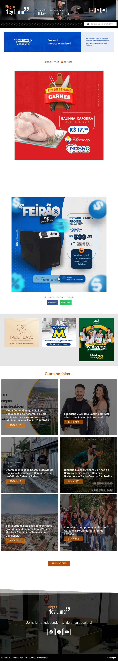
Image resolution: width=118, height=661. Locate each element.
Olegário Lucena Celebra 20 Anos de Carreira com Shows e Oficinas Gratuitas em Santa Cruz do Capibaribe (88, 473)
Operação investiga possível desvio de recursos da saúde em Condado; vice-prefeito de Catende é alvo (29, 473)
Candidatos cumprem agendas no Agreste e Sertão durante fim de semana (85, 531)
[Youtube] (103, 10)
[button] (52, 302)
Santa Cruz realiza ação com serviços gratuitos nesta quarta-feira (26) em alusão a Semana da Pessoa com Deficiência (29, 530)
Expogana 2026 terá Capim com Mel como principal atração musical (86, 415)
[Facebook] (98, 10)
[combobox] (100, 24)
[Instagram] (92, 10)
